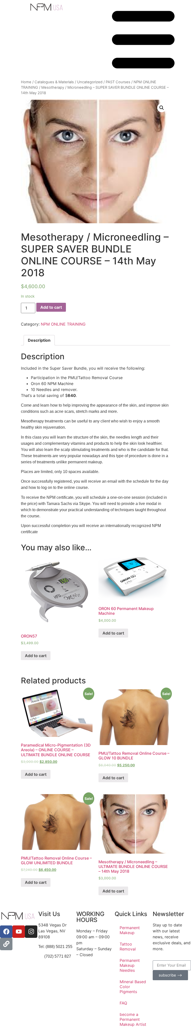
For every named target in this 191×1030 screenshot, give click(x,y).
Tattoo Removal (128, 946)
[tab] (39, 340)
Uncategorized (89, 82)
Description (39, 340)
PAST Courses (118, 82)
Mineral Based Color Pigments (133, 986)
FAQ (123, 1003)
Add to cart (51, 307)
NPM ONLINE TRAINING (63, 324)
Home (26, 82)
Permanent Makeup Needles (130, 965)
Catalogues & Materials (54, 82)
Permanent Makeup (130, 930)
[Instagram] (31, 931)
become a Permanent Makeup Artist (133, 1019)
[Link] (6, 944)
